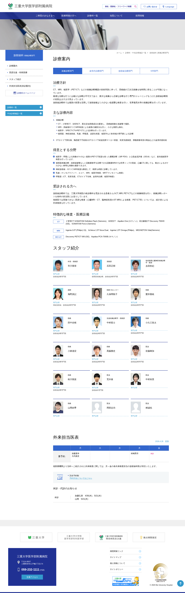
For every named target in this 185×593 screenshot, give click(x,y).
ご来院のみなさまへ (45, 15)
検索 (135, 6)
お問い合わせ (152, 7)
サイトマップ (115, 557)
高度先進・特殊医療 (18, 72)
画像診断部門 (68, 71)
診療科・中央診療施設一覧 (135, 53)
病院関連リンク (116, 551)
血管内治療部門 (96, 71)
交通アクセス (32, 577)
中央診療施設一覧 (14, 113)
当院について (116, 15)
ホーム (119, 53)
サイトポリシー (116, 569)
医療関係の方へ (68, 15)
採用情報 (140, 15)
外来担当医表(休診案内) (20, 86)
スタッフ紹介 (15, 79)
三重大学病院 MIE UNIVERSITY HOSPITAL (30, 6)
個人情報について (117, 563)
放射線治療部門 (125, 71)
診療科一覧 (92, 15)
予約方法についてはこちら (80, 478)
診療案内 (13, 66)
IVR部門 (154, 71)
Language (169, 7)
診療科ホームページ (26, 93)
